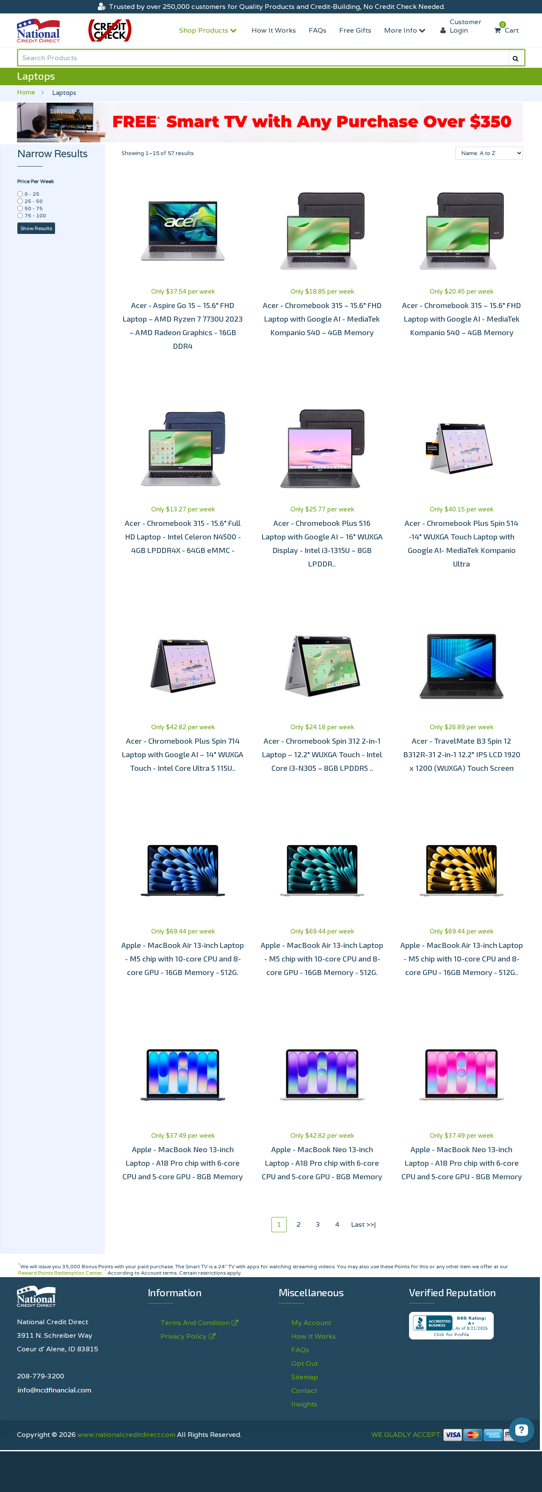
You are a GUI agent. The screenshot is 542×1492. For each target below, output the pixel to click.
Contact (304, 1390)
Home (26, 92)
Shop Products (204, 30)
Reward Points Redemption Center (60, 1273)
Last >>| (363, 1224)
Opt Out (304, 1363)
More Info (401, 30)
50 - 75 (34, 208)
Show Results (36, 228)
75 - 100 (35, 215)
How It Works (274, 30)
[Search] (515, 58)
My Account (311, 1322)
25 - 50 (34, 201)
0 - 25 (32, 194)
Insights (304, 1404)
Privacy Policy (348, 1476)
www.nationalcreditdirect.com (126, 1434)
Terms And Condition (195, 1322)
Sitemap (304, 1377)
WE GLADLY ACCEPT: (407, 1434)
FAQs (317, 30)
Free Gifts (355, 30)
